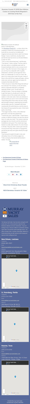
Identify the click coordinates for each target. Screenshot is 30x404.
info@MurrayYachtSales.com (21, 1)
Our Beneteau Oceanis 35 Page (12, 157)
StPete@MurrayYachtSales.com (10, 300)
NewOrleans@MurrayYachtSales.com (11, 247)
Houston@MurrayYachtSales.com (10, 353)
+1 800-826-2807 (8, 1)
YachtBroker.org (11, 402)
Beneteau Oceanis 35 (9, 48)
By (9, 166)
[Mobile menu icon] (28, 5)
